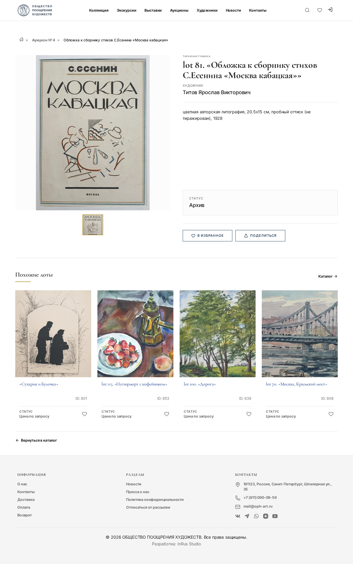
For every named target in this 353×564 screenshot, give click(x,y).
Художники (207, 10)
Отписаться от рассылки (148, 507)
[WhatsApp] (256, 516)
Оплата (23, 507)
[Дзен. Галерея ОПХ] (265, 516)
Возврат (24, 515)
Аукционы (179, 10)
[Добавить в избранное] (84, 414)
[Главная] (21, 39)
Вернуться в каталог (39, 440)
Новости (233, 10)
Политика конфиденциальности (155, 499)
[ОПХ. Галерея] (247, 516)
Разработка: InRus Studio (176, 543)
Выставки (153, 10)
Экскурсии (126, 10)
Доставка (26, 499)
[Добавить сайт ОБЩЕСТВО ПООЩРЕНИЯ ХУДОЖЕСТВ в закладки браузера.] (319, 10)
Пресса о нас (137, 491)
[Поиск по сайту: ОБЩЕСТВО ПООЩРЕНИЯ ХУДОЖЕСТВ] (307, 10)
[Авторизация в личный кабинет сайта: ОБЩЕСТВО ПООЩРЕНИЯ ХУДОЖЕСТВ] (330, 10)
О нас (22, 484)
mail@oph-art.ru (258, 506)
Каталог (325, 276)
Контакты (257, 10)
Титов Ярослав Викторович (217, 92)
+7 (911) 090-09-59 (260, 497)
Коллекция (99, 10)
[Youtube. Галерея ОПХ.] (275, 516)
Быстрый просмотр (53, 341)
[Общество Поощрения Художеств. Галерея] (237, 516)
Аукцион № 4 (43, 40)
